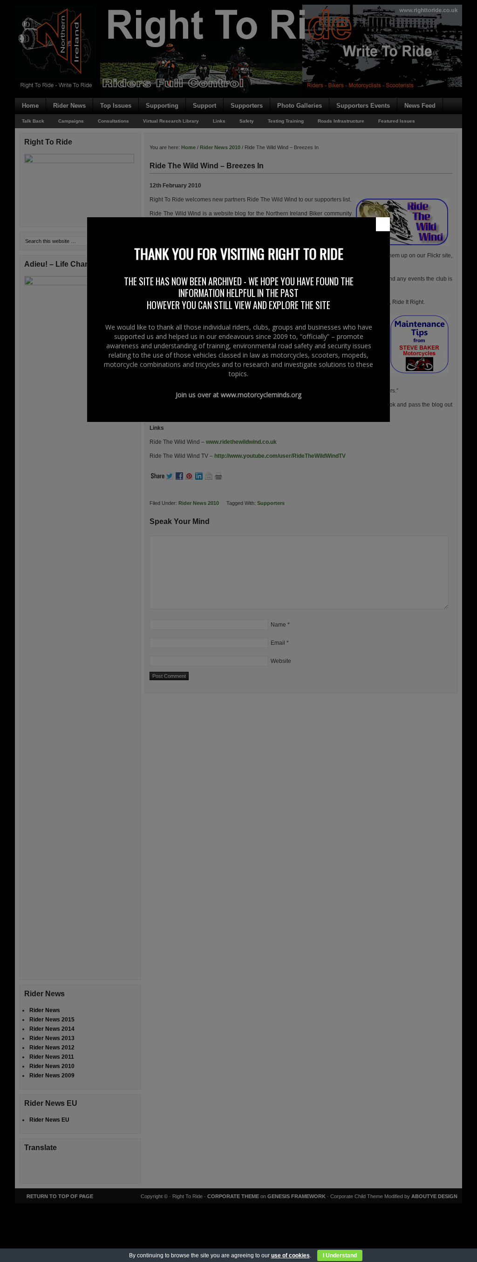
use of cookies (290, 1255)
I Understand (340, 1255)
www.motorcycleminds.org (261, 394)
